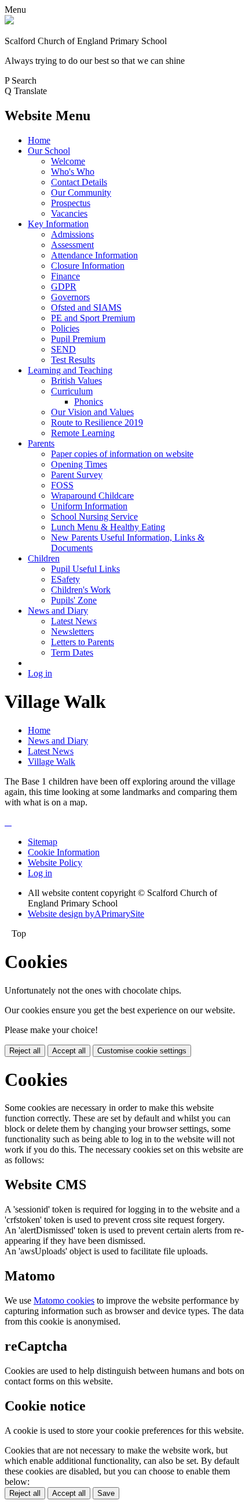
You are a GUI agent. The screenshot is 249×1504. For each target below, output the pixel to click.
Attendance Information (94, 255)
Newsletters (72, 631)
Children (44, 558)
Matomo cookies (64, 1300)
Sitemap (42, 842)
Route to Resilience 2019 (97, 422)
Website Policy (55, 863)
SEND (63, 349)
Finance (65, 276)
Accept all (69, 1050)
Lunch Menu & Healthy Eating (108, 527)
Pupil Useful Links (85, 569)
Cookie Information (64, 852)
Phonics (88, 401)
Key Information (58, 224)
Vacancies (69, 213)
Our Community (81, 192)
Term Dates (72, 652)
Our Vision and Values (92, 412)
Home (39, 140)
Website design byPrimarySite (86, 914)
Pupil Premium (78, 339)
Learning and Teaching (70, 370)
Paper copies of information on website (122, 454)
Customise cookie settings (141, 1050)
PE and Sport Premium (93, 318)
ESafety (65, 579)
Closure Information (87, 266)
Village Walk (51, 762)
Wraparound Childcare (92, 496)
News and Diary (58, 611)
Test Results (73, 360)
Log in (40, 673)
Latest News (74, 621)
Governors (70, 297)
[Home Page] (9, 21)
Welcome (68, 161)
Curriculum (72, 391)
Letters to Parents (82, 642)
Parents (41, 443)
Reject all (25, 1050)
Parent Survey (76, 475)
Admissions (72, 234)
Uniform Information (89, 506)
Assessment (72, 245)
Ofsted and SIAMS (86, 307)
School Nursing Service (94, 516)
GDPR (63, 287)
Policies (65, 328)
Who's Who (72, 172)
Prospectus (70, 203)
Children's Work (81, 590)
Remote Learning (83, 433)
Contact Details (79, 182)
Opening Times (79, 464)
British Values (76, 381)
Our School (49, 151)
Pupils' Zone (74, 600)
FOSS (62, 485)
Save (106, 1493)
